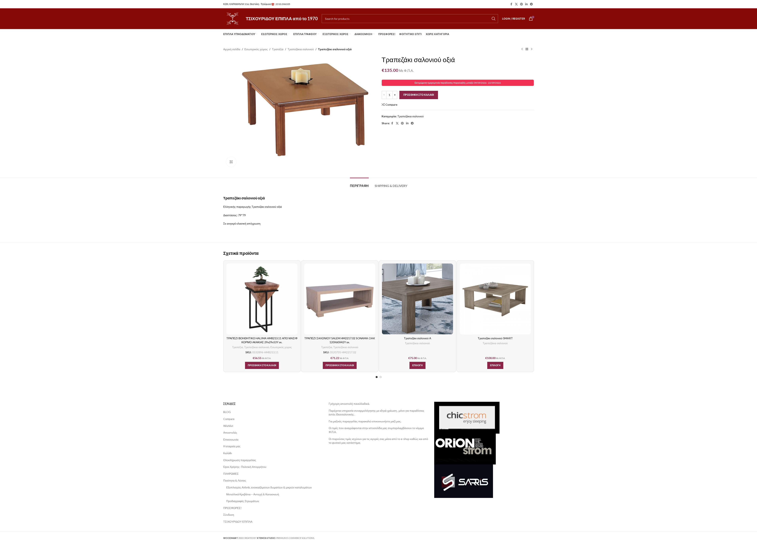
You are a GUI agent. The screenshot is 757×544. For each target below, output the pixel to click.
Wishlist (228, 425)
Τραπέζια (277, 49)
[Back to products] (526, 49)
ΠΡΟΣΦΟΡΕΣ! (232, 508)
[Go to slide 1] (377, 377)
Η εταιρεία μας (231, 446)
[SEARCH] (493, 18)
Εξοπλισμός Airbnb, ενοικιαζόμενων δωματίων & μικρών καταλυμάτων (269, 487)
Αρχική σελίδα (231, 49)
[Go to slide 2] (381, 377)
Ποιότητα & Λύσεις (234, 480)
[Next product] (531, 49)
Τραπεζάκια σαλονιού (301, 49)
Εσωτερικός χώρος (256, 49)
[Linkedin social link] (526, 4)
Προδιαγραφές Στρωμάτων (242, 501)
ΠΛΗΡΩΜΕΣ (231, 473)
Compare (229, 419)
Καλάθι (227, 453)
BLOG (227, 412)
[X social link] (516, 4)
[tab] (359, 184)
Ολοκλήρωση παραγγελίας (239, 460)
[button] (262, 365)
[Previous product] (522, 49)
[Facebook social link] (511, 4)
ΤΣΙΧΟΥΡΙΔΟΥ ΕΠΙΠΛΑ (237, 521)
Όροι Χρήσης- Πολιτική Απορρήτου (244, 466)
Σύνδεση (228, 514)
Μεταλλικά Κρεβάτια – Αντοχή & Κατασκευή (252, 494)
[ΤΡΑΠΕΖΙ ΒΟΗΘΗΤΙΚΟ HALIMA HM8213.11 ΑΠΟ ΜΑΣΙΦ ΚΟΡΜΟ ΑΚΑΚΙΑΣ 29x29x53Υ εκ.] (261, 299)
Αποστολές (230, 432)
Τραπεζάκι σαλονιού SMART (495, 338)
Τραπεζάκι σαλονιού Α (417, 338)
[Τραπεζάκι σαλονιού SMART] (495, 299)
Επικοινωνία (230, 439)
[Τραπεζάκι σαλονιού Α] (417, 299)
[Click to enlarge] (231, 162)
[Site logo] (232, 18)
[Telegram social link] (531, 4)
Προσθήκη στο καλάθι (418, 94)
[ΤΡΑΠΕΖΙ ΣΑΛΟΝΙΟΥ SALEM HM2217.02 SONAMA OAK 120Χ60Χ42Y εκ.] (339, 299)
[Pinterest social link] (521, 4)
